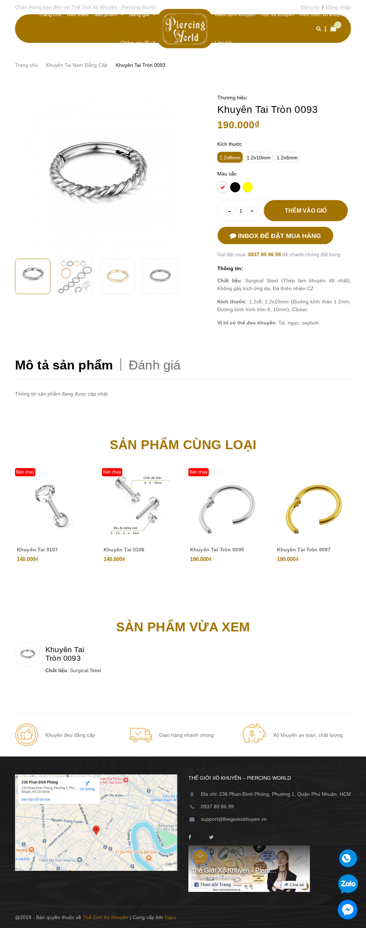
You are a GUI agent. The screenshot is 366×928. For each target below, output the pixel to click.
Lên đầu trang (327, 917)
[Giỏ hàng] (331, 28)
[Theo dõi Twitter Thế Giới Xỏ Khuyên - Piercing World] (211, 837)
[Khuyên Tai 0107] (53, 506)
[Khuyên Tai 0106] (140, 506)
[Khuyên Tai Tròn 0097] (313, 506)
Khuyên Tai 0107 (37, 549)
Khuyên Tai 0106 (124, 549)
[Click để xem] (96, 174)
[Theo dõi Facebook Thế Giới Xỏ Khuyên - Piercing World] (189, 837)
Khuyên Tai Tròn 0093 (64, 653)
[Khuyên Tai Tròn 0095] (226, 506)
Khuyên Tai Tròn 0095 (217, 549)
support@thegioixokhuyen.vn (234, 819)
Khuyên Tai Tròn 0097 (304, 549)
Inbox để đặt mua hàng (278, 235)
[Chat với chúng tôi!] (347, 909)
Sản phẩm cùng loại (183, 444)
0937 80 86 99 (265, 254)
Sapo (170, 917)
